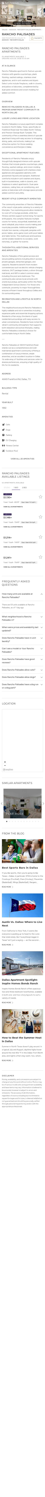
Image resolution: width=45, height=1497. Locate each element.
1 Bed (16, 488)
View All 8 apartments (13, 507)
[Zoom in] (5, 762)
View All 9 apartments (13, 567)
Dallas (4, 29)
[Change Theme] (2, 2)
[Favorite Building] (40, 497)
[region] (22, 740)
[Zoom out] (5, 765)
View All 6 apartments (13, 527)
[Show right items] (43, 803)
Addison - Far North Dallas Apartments (25, 29)
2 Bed (24, 488)
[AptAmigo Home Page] (11, 3)
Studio (7, 488)
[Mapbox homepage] (8, 769)
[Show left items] (1, 803)
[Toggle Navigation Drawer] (42, 3)
